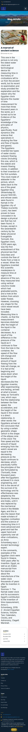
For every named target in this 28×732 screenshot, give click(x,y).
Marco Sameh (11, 669)
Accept (14, 729)
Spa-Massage (4, 707)
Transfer (3, 678)
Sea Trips (3, 699)
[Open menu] (25, 8)
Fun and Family (4, 705)
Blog (2, 683)
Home (7, 22)
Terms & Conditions (5, 688)
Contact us (3, 680)
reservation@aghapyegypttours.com (11, 4)
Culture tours (4, 697)
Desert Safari (4, 702)
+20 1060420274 (7, 1)
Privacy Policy (4, 685)
